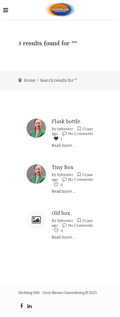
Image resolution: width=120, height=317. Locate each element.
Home (29, 80)
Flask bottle (66, 122)
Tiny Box (62, 168)
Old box (61, 213)
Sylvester (65, 129)
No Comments (80, 134)
